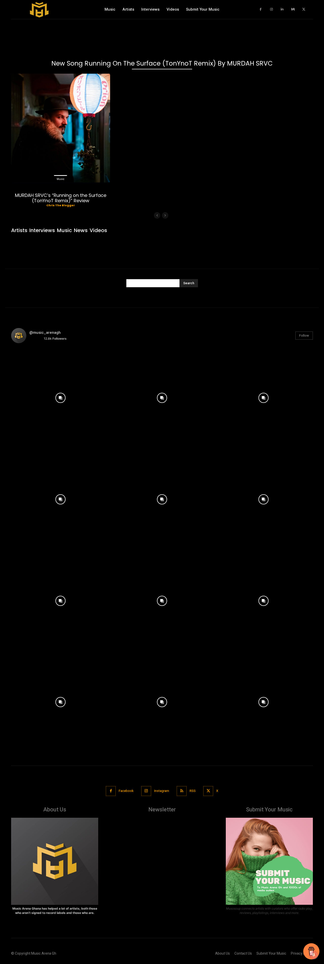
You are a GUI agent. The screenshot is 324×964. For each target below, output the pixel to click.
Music (61, 179)
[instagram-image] (60, 396)
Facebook (126, 790)
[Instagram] (271, 9)
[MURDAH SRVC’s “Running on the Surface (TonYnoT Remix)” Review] (60, 128)
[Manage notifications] (314, 955)
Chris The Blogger (60, 205)
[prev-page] (157, 215)
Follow (304, 335)
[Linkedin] (282, 9)
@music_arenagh (45, 332)
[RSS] (182, 791)
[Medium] (293, 9)
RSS (193, 790)
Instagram (161, 790)
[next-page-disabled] (165, 215)
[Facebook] (261, 9)
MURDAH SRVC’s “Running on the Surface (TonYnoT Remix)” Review (60, 198)
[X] (304, 9)
